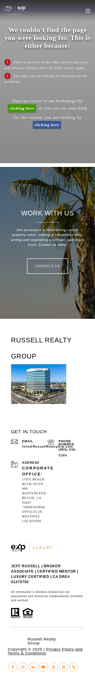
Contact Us (47, 266)
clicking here (22, 108)
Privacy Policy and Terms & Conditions (45, 651)
